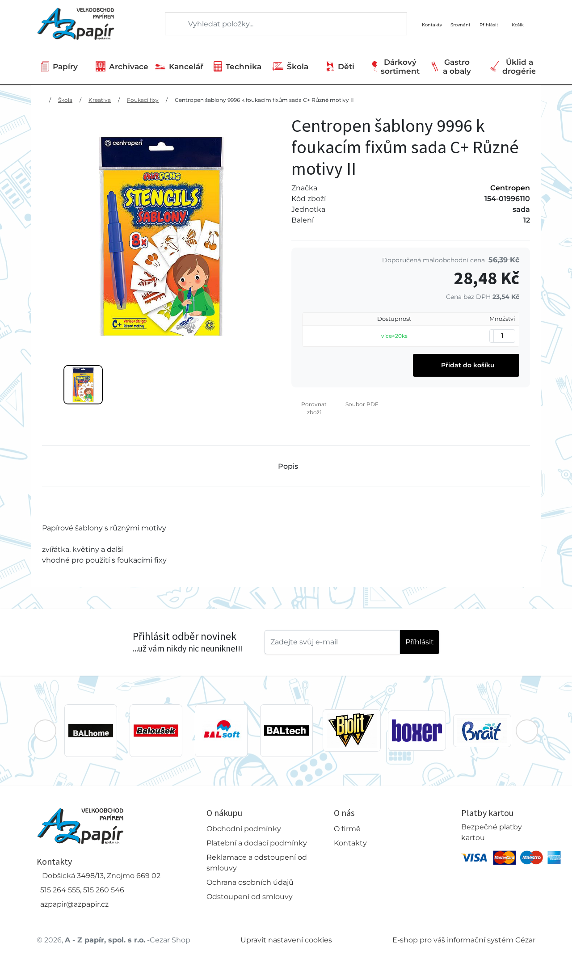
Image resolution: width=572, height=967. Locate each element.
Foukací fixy (143, 100)
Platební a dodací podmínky (256, 843)
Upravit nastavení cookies (286, 940)
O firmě (347, 828)
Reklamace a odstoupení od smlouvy (256, 862)
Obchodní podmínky (243, 828)
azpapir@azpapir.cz (74, 904)
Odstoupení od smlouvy (249, 896)
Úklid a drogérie (519, 67)
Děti (346, 66)
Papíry (65, 66)
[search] (172, 24)
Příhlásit (419, 642)
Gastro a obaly (457, 67)
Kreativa (99, 100)
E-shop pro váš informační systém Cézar (463, 940)
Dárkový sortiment (400, 67)
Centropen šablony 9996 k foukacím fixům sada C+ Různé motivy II (264, 100)
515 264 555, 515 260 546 (82, 890)
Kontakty (350, 843)
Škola (297, 66)
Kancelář (186, 66)
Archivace (128, 66)
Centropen (510, 188)
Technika (243, 66)
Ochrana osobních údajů (250, 882)
